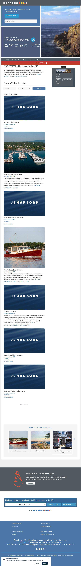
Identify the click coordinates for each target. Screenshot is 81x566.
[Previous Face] (61, 67)
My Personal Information (50, 555)
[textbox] (21, 21)
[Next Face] (64, 67)
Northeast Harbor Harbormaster (14, 391)
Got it (44, 563)
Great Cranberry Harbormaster (14, 218)
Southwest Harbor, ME (9, 176)
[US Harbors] (15, 2)
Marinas (15, 188)
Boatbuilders (8, 188)
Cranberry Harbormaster (12, 122)
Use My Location (53, 504)
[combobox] (21, 21)
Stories (38, 60)
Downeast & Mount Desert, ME (21, 9)
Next (74, 438)
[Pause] (63, 67)
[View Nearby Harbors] (33, 39)
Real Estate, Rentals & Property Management (17, 325)
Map (30, 60)
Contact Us (15, 526)
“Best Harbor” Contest (46, 531)
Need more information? (20, 76)
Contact (23, 542)
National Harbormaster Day (47, 534)
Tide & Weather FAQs (17, 531)
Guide (24, 60)
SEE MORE (6, 126)
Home (6, 9)
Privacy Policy (39, 555)
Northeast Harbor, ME (11, 11)
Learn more (41, 560)
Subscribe (31, 483)
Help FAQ (14, 534)
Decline (37, 563)
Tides (7, 60)
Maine (10, 9)
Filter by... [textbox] (21, 88)
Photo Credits (76, 55)
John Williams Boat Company (13, 270)
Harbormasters (8, 128)
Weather (15, 60)
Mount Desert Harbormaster (13, 355)
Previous (6, 438)
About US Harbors (16, 523)
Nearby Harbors (11, 16)
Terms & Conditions (45, 526)
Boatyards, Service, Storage (21, 281)
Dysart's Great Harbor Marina (13, 174)
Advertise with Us (45, 523)
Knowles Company (10, 311)
